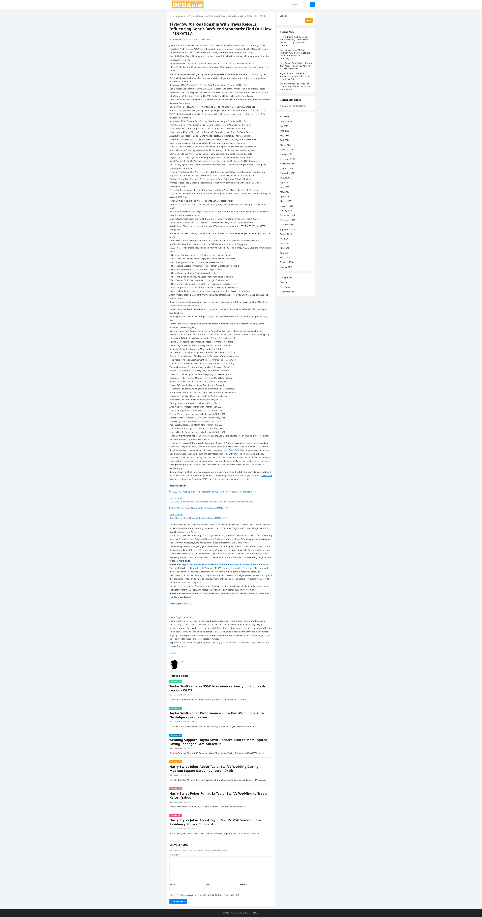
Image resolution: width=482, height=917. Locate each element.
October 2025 (286, 168)
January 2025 (286, 210)
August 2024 (286, 234)
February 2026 (286, 149)
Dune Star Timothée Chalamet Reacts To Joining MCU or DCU (198, 518)
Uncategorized (181, 16)
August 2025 (286, 177)
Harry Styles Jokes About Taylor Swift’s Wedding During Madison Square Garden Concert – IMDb (213, 768)
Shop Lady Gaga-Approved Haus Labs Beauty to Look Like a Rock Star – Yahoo (295, 86)
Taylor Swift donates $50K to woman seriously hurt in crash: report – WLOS (217, 688)
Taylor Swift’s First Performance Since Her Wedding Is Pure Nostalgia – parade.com (216, 715)
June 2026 (284, 130)
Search (283, 15)
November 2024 (287, 220)
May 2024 (284, 248)
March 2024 (285, 257)
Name (172, 884)
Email (207, 884)
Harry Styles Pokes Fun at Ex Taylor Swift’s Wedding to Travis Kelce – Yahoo (218, 795)
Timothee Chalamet (214, 539)
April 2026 (284, 140)
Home (171, 16)
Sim (185, 39)
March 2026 (285, 145)
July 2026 (284, 126)
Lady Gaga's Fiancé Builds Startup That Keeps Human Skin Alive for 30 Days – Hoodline (296, 66)
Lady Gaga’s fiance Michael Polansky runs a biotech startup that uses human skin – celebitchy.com (295, 54)
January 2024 (286, 267)
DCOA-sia (231, 913)
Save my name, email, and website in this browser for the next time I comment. (205, 895)
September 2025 (287, 173)
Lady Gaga (285, 287)
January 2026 (286, 154)
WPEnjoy (256, 913)
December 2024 (287, 215)
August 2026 (286, 121)
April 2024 (284, 253)
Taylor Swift (234, 450)
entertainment (176, 498)
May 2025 (284, 191)
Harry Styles (194, 539)
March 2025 (285, 201)
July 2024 (284, 238)
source (172, 653)
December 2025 (287, 159)
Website (243, 884)
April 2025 (284, 196)
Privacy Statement (178, 646)
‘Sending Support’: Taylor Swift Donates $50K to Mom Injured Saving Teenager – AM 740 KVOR (218, 742)
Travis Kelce (266, 475)
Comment (174, 855)
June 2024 (284, 243)
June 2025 (284, 187)
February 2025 (286, 206)
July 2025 (284, 182)
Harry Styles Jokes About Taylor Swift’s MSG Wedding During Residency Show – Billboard (217, 822)
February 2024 (286, 262)
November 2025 (287, 163)
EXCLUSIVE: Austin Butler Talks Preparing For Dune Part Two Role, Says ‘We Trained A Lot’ (211, 501)
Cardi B (283, 282)
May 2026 (284, 135)
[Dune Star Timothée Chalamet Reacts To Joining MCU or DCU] (199, 508)
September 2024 (287, 229)
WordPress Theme (243, 913)
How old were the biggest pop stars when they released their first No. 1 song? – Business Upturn (294, 41)
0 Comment (205, 39)
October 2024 (286, 224)
